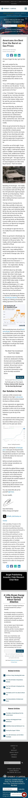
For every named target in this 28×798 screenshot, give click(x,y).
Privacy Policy (14, 662)
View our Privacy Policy (17, 379)
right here (11, 492)
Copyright (14, 754)
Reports (23, 13)
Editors (15, 15)
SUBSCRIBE (21, 25)
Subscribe (20, 651)
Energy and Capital (15, 660)
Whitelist (14, 750)
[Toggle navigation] (26, 8)
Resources (8, 15)
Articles (17, 13)
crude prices (19, 397)
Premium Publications (8, 13)
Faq (14, 748)
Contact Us (14, 746)
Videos (20, 15)
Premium (14, 757)
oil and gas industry (11, 297)
